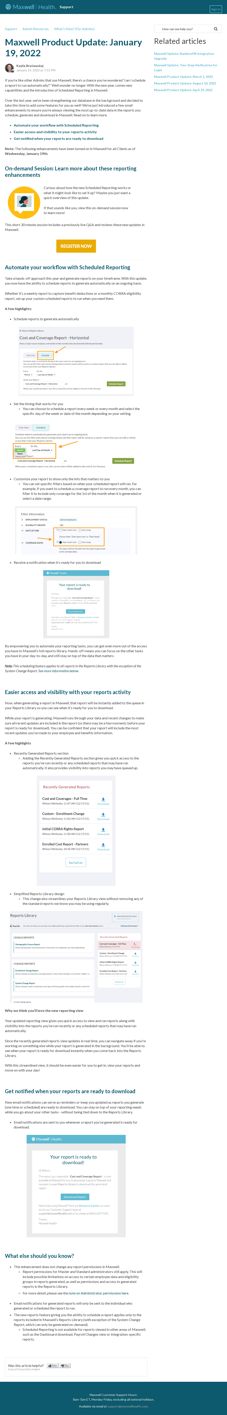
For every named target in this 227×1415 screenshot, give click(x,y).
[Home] (31, 7)
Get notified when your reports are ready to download (58, 138)
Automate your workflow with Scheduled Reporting (56, 125)
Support (11, 29)
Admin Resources (35, 29)
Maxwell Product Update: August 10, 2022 (185, 83)
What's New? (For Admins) (74, 29)
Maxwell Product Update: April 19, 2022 (183, 90)
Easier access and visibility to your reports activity (55, 132)
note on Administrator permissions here (98, 1293)
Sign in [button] (216, 9)
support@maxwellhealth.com (128, 1406)
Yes (54, 1365)
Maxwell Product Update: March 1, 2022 (183, 76)
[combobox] (188, 29)
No (66, 1365)
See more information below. (58, 671)
